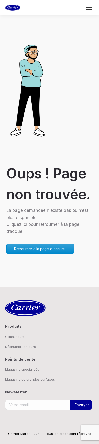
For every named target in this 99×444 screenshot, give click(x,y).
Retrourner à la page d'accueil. (40, 249)
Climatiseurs (15, 337)
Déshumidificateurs (20, 347)
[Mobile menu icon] (89, 8)
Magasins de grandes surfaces (30, 379)
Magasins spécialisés (22, 369)
